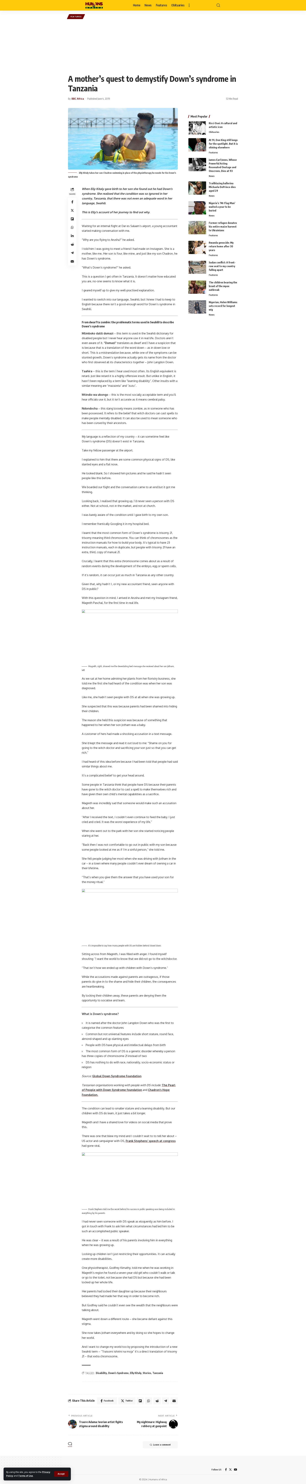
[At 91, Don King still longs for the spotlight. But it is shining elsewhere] (197, 144)
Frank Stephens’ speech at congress (151, 1141)
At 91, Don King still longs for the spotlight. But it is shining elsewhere (223, 144)
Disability (101, 1372)
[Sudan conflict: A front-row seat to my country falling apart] (197, 267)
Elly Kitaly (135, 1372)
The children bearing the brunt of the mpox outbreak (223, 286)
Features (76, 16)
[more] (189, 5)
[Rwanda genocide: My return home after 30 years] (197, 247)
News (211, 176)
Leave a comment (162, 1444)
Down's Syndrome (118, 1372)
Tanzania (157, 1372)
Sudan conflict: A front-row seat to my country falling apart (222, 266)
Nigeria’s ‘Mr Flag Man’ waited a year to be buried (222, 207)
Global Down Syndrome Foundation (116, 1076)
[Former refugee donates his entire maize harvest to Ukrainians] (197, 227)
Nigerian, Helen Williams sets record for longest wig (223, 306)
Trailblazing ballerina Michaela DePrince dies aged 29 (222, 187)
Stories (147, 1372)
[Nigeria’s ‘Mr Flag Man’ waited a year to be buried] (197, 207)
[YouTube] (235, 1469)
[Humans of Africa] (94, 5)
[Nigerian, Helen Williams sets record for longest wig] (197, 307)
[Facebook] (226, 1469)
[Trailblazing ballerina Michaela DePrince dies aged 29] (197, 188)
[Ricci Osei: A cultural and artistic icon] (197, 128)
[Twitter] (230, 1469)
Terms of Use (25, 1475)
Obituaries (214, 132)
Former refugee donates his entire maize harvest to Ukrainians (223, 226)
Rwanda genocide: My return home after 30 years (221, 246)
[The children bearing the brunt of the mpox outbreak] (197, 287)
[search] (218, 5)
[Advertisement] (153, 46)
